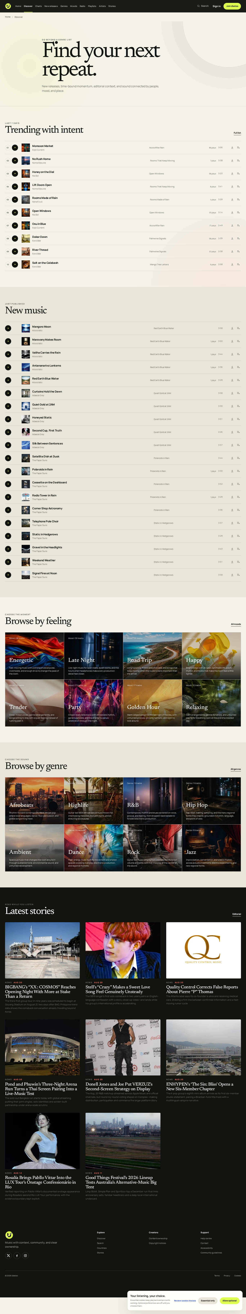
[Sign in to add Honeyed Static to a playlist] (238, 419)
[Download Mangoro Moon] (232, 328)
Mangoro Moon (41, 327)
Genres (64, 6)
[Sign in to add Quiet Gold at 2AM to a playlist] (238, 406)
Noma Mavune (39, 162)
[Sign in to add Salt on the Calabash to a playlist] (238, 264)
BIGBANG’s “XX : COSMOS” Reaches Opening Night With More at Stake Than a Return (40, 992)
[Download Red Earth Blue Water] (232, 380)
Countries (102, 1248)
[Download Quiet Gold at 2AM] (232, 406)
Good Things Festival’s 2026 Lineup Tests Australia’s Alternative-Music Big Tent (121, 1183)
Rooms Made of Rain (45, 198)
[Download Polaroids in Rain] (232, 471)
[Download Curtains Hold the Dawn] (232, 393)
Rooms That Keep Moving (162, 160)
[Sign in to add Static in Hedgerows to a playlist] (238, 536)
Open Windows (156, 173)
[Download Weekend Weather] (232, 562)
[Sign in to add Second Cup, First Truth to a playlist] (238, 432)
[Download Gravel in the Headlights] (232, 549)
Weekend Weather (43, 560)
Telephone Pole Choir (45, 521)
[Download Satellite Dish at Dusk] (232, 458)
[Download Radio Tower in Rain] (232, 497)
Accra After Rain (156, 147)
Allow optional (230, 1300)
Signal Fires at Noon (44, 573)
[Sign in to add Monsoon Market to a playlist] (238, 147)
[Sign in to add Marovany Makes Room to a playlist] (238, 341)
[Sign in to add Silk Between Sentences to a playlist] (238, 445)
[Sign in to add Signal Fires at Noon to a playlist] (238, 575)
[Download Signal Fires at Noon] (232, 575)
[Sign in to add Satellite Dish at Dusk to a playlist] (238, 458)
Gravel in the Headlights (47, 547)
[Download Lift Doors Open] (232, 186)
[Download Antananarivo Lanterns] (232, 367)
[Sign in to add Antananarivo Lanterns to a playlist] (238, 367)
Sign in (217, 6)
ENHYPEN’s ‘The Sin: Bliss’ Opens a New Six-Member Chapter (199, 1087)
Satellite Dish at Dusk (45, 456)
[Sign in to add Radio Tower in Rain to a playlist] (238, 497)
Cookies (237, 1275)
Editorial (236, 914)
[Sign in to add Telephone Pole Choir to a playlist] (238, 523)
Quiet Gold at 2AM (162, 393)
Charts (38, 6)
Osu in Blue (39, 224)
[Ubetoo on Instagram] (25, 1255)
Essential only (208, 1300)
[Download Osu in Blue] (232, 225)
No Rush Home (41, 159)
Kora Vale (36, 240)
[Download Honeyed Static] (232, 419)
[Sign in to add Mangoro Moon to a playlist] (238, 328)
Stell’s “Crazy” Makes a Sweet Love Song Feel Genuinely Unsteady (118, 990)
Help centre (206, 1238)
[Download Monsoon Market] (232, 147)
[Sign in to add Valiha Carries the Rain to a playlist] (238, 354)
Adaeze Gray (38, 395)
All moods (236, 624)
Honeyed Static (42, 418)
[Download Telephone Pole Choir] (232, 523)
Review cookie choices (185, 1300)
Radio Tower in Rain (44, 495)
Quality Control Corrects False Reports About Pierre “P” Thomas (202, 990)
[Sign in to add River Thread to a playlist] (238, 251)
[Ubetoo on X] (8, 1255)
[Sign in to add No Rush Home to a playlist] (238, 160)
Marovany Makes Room (46, 340)
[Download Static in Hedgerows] (232, 536)
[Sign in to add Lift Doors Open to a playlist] (238, 186)
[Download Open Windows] (232, 212)
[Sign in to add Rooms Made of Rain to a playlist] (238, 199)
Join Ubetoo (232, 6)
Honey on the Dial (43, 172)
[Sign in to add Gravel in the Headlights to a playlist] (238, 549)
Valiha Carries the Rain (46, 353)
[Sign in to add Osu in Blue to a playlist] (238, 225)
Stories (112, 6)
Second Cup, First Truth (47, 431)
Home (18, 6)
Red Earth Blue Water (164, 328)
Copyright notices (157, 1243)
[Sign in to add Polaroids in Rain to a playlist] (238, 471)
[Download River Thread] (232, 251)
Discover (28, 6)
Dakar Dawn (39, 237)
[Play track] (15, 148)
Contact (204, 1243)
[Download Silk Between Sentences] (232, 445)
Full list (237, 132)
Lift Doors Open (42, 185)
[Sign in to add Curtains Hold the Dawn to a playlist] (238, 393)
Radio (82, 6)
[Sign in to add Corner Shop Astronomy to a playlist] (238, 510)
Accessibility (207, 1248)
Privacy (227, 1275)
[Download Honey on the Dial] (232, 173)
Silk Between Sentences (47, 444)
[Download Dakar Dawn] (232, 238)
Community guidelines (211, 1252)
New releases (51, 6)
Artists (102, 6)
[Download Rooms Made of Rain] (232, 199)
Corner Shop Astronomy (47, 508)
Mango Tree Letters (159, 264)
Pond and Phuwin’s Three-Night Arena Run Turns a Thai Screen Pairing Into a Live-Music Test (41, 1089)
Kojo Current (38, 149)
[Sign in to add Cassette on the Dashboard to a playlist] (238, 484)
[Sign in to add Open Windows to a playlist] (238, 212)
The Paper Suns (39, 460)
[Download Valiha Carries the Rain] (232, 354)
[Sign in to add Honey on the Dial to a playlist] (238, 173)
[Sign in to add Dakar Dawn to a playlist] (238, 238)
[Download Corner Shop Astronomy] (232, 510)
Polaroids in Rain (161, 458)
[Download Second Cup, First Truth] (232, 432)
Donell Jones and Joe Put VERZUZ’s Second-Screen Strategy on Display (119, 1087)
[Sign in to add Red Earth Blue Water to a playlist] (238, 380)
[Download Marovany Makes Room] (232, 341)
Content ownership (158, 1238)
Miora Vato (37, 330)
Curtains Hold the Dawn (47, 392)
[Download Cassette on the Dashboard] (232, 484)
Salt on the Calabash (45, 263)
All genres (236, 769)
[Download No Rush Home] (232, 160)
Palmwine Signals (157, 238)
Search (100, 1243)
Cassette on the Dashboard (49, 482)
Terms (217, 1275)
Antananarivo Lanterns (46, 366)
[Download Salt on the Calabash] (232, 264)
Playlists (92, 6)
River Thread (40, 250)
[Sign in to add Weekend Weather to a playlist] (238, 562)
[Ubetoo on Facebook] (17, 1255)
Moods (73, 6)
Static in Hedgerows (163, 523)
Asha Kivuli (37, 201)
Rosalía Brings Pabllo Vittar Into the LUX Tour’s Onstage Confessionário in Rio (40, 1183)
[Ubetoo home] (8, 6)
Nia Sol (35, 175)
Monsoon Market (42, 146)
